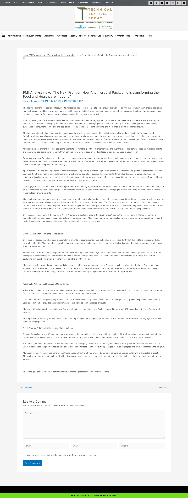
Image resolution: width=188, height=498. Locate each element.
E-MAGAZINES (83, 3)
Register (6, 3)
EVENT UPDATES (28, 3)
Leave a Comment (31, 101)
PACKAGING (139, 36)
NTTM (40, 3)
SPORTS (82, 36)
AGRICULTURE (49, 36)
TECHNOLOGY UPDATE (32, 36)
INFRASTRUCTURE (122, 36)
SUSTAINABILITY (51, 3)
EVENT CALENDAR (67, 3)
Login (16, 3)
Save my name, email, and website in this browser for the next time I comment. (62, 455)
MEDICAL (73, 36)
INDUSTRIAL (108, 36)
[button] (4, 35)
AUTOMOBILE (62, 36)
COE (150, 36)
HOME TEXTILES (94, 36)
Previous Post (25, 388)
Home (25, 55)
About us (109, 3)
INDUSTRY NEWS (14, 36)
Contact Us (96, 3)
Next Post (164, 388)
